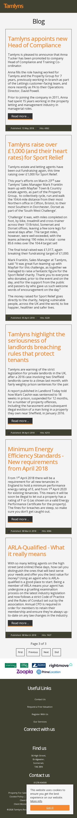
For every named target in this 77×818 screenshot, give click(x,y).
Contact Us (40, 699)
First (20, 652)
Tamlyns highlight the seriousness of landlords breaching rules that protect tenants (36, 347)
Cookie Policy (17, 796)
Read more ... (20, 116)
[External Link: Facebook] (38, 738)
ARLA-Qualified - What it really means (36, 550)
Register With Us (40, 714)
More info (36, 801)
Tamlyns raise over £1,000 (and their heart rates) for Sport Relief (37, 150)
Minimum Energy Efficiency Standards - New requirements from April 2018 (35, 458)
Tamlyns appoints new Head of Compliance (37, 41)
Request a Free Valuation (40, 706)
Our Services (40, 721)
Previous (33, 652)
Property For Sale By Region (22, 792)
